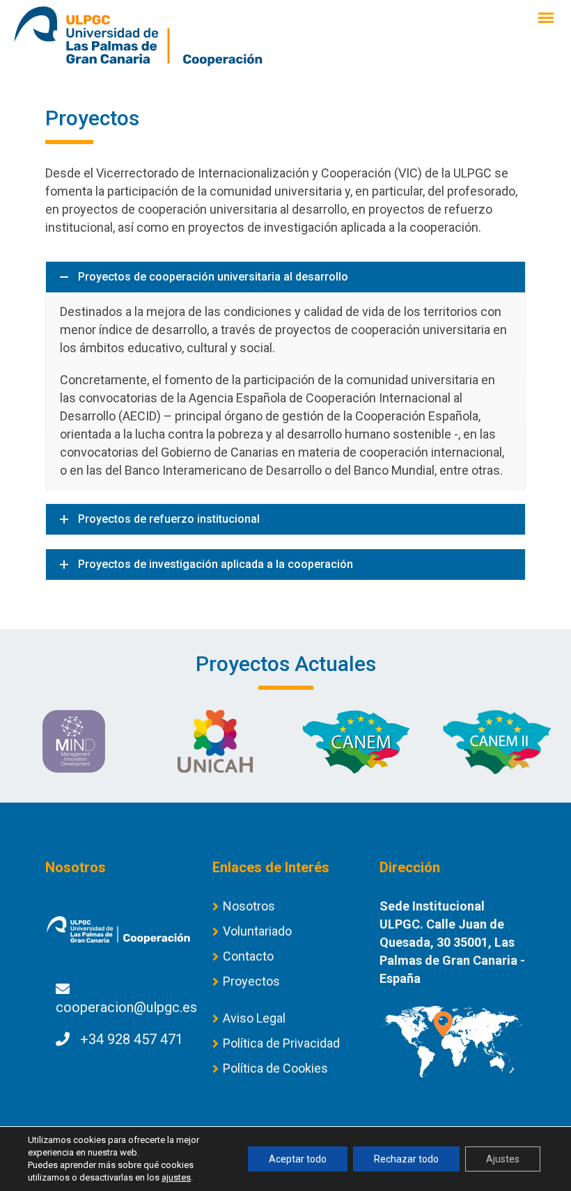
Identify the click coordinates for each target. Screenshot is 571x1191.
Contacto (248, 956)
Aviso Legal (254, 1018)
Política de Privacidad (281, 1043)
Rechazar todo (406, 1159)
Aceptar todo (298, 1159)
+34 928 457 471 (131, 1039)
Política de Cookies (275, 1068)
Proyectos (251, 981)
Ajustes (502, 1159)
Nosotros (249, 906)
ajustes (176, 1177)
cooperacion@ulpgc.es (126, 1007)
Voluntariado (257, 931)
